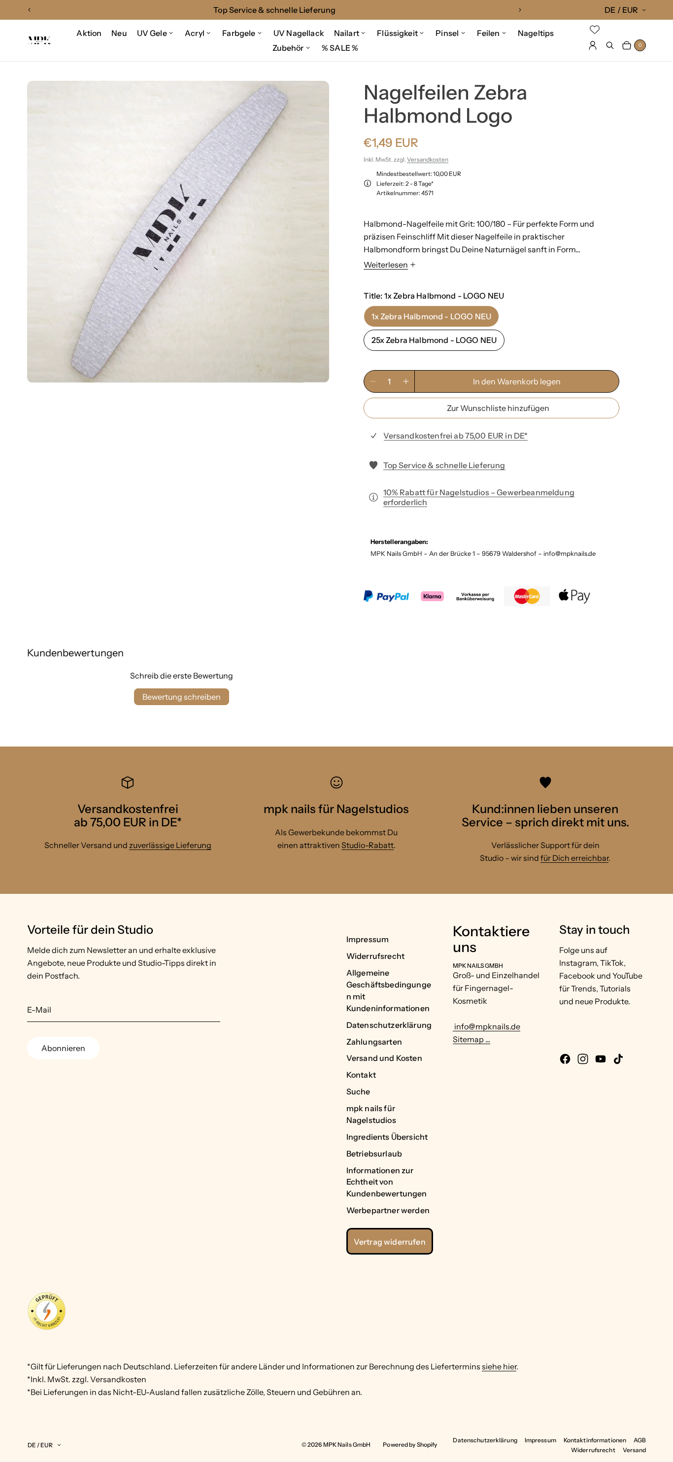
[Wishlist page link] (595, 29)
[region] (274, 9)
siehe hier (499, 1366)
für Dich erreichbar (574, 858)
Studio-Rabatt (367, 845)
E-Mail (39, 1010)
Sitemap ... (471, 1039)
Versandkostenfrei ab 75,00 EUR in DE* (455, 436)
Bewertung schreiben (181, 697)
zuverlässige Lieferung (170, 845)
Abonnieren (63, 1048)
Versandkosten (427, 159)
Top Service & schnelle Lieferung (444, 465)
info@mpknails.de (486, 1026)
